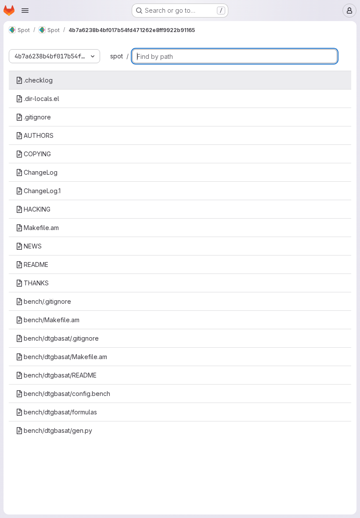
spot (116, 56)
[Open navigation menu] (25, 11)
